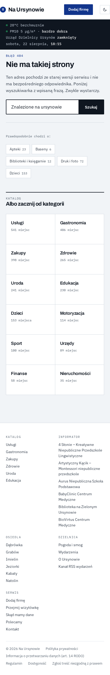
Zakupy (12, 459)
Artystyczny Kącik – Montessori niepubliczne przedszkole (79, 469)
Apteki (18, 149)
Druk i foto (72, 161)
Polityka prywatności (62, 648)
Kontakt (12, 629)
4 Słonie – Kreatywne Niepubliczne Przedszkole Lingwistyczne (80, 450)
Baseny (43, 149)
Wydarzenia (68, 552)
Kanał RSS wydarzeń (75, 566)
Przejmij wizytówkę (22, 607)
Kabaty (11, 573)
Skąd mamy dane (20, 614)
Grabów (12, 552)
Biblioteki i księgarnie (30, 161)
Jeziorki (12, 566)
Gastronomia (17, 451)
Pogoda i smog (70, 544)
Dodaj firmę (78, 9)
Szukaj (91, 107)
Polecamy (14, 622)
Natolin (12, 580)
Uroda (11, 473)
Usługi (11, 444)
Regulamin (14, 663)
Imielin (12, 559)
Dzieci (18, 173)
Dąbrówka (14, 544)
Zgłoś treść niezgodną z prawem (77, 663)
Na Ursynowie (23, 10)
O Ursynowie (69, 559)
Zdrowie (13, 466)
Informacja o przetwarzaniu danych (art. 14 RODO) (45, 656)
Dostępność (37, 663)
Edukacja (13, 480)
